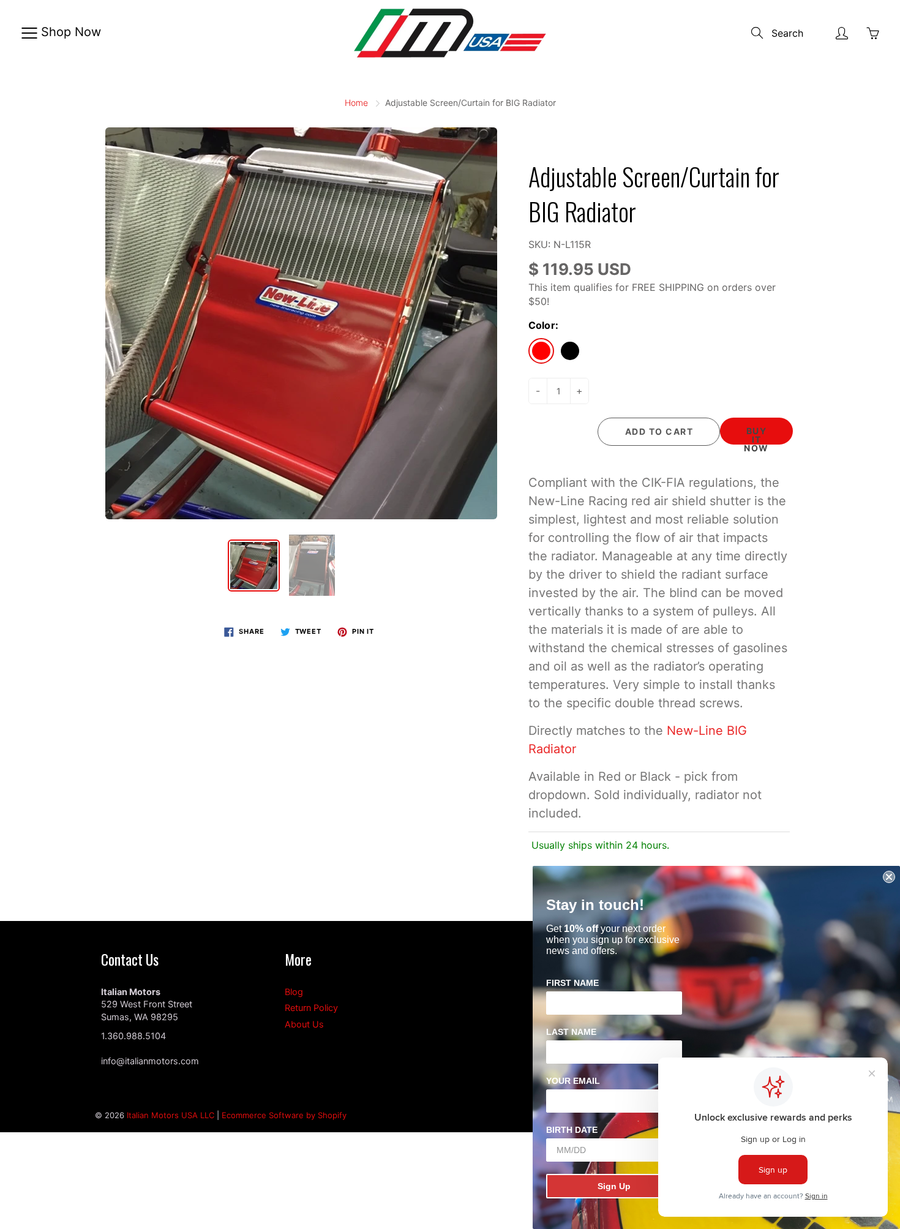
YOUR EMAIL (573, 1081)
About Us (304, 1024)
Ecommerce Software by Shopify (284, 1115)
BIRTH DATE (572, 1130)
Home (356, 102)
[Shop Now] (29, 33)
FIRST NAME (572, 983)
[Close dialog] (889, 877)
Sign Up (614, 1186)
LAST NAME (571, 1032)
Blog (294, 992)
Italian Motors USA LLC (170, 1115)
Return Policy (311, 1007)
